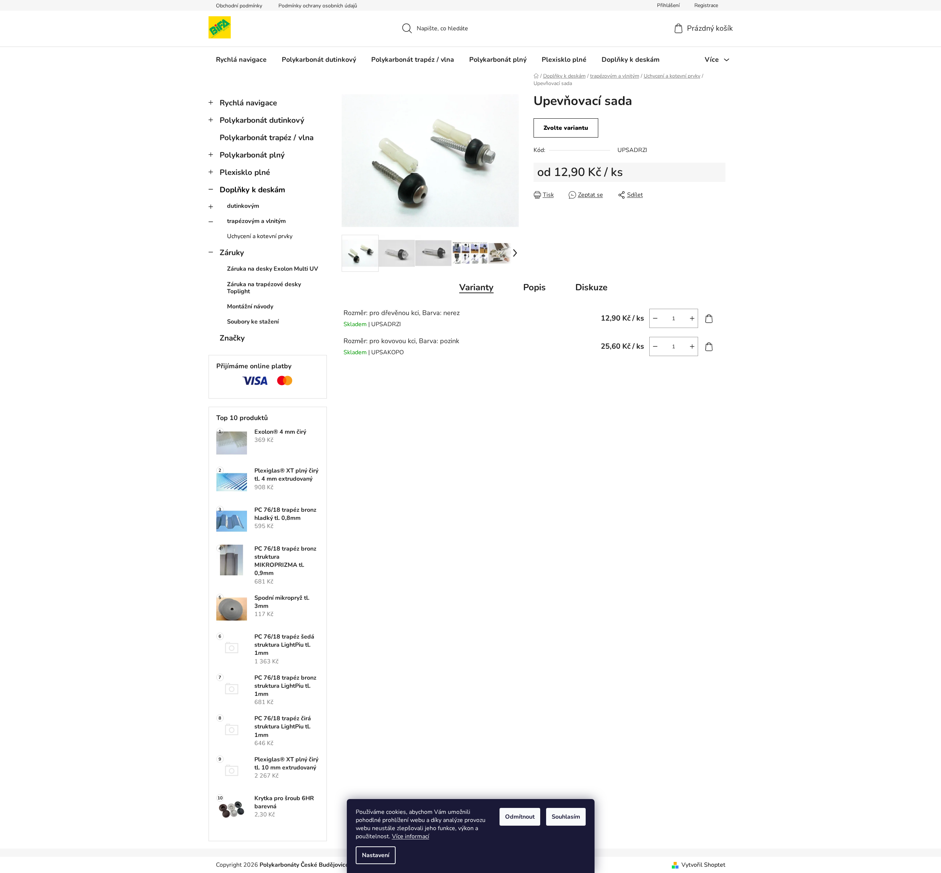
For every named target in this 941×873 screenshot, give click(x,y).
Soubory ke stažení (253, 322)
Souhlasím (566, 817)
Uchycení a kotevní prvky (259, 236)
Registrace (706, 5)
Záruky (232, 252)
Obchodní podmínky (239, 5)
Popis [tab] (534, 287)
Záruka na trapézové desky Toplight (264, 287)
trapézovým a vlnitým (256, 221)
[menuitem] (241, 59)
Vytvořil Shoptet (703, 865)
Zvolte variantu (566, 128)
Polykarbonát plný (252, 155)
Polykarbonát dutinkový (262, 120)
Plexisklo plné (245, 172)
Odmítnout (520, 817)
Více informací (410, 836)
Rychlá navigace (248, 103)
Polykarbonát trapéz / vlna (267, 137)
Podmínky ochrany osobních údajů (317, 5)
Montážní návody (250, 306)
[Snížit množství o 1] (655, 318)
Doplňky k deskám (252, 190)
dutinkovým (243, 206)
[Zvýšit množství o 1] (692, 318)
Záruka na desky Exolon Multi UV (272, 269)
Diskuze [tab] (591, 287)
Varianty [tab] (476, 287)
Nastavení (375, 855)
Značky (232, 338)
